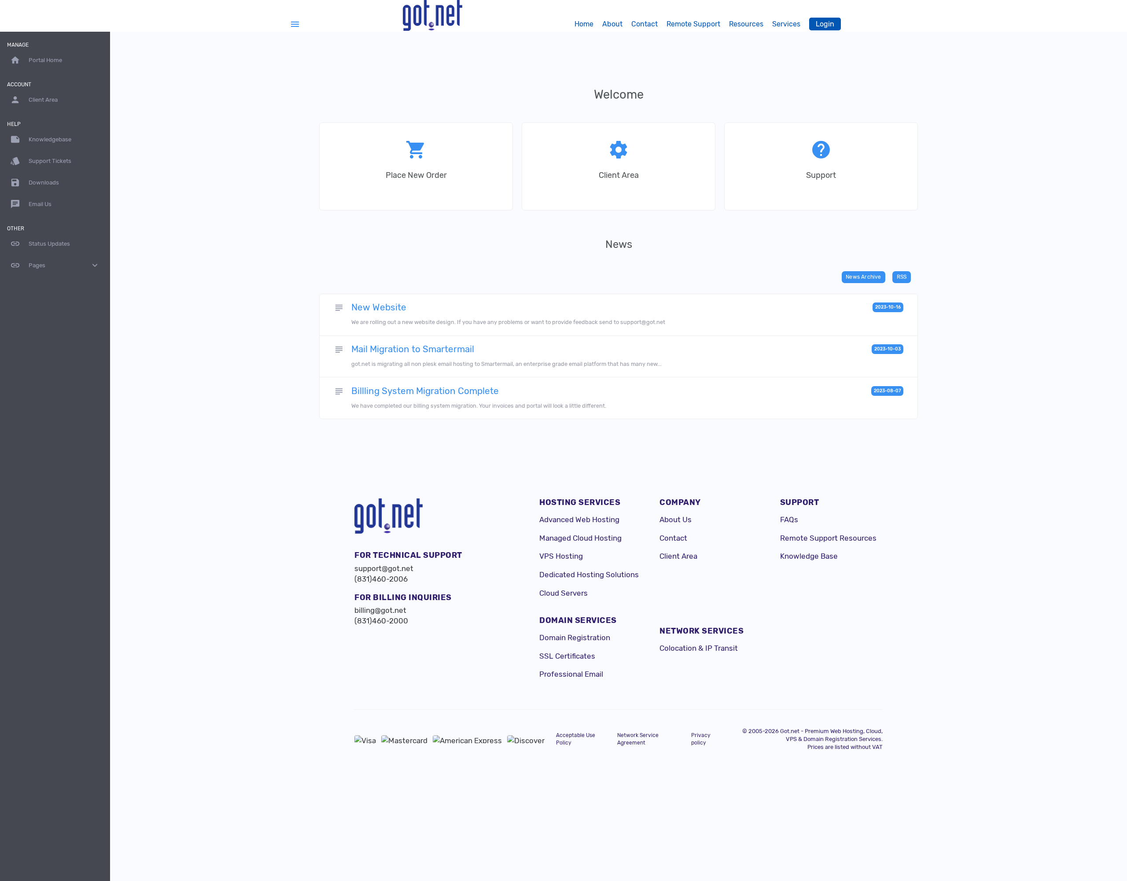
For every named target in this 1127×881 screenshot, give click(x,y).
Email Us (31, 204)
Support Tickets (40, 161)
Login (825, 24)
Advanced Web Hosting (579, 519)
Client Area (678, 556)
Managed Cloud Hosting (580, 538)
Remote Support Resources (828, 538)
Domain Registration (574, 637)
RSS (902, 277)
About (612, 24)
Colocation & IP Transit (698, 648)
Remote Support (693, 24)
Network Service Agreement (638, 739)
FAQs (789, 519)
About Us (675, 519)
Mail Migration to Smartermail (412, 349)
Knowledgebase (40, 139)
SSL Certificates (567, 656)
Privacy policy (701, 739)
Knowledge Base (809, 556)
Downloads (34, 182)
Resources (746, 24)
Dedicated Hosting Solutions (589, 574)
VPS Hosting (561, 556)
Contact (644, 24)
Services (786, 24)
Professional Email (571, 674)
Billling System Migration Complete (425, 391)
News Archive (863, 277)
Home (584, 24)
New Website (378, 307)
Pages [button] (55, 265)
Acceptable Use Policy (575, 739)
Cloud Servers (563, 593)
